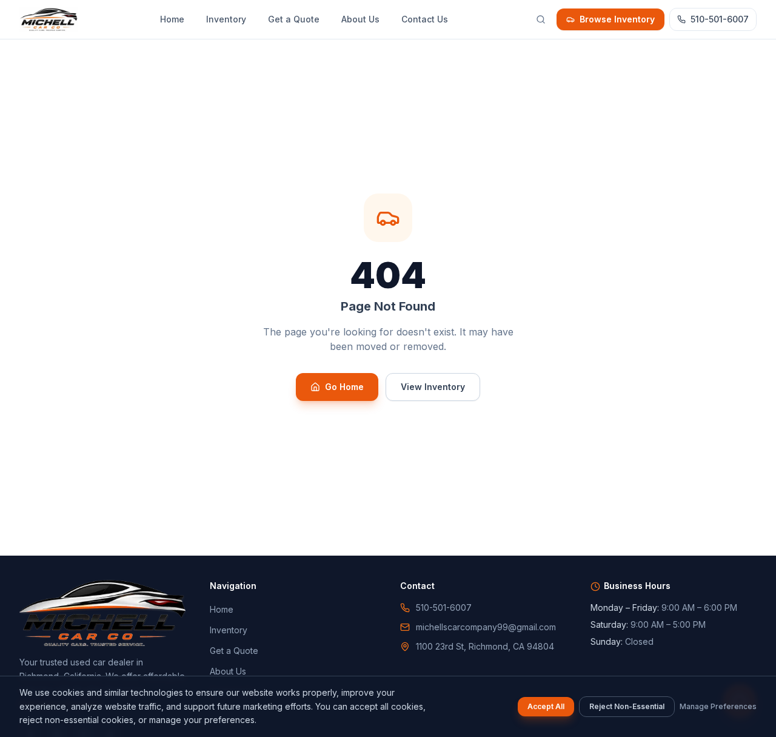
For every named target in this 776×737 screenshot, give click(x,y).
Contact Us (424, 19)
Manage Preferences (718, 706)
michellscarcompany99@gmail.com (486, 627)
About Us (360, 19)
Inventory (226, 19)
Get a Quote (293, 19)
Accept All (545, 706)
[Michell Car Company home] (48, 19)
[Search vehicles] (541, 19)
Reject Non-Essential (626, 706)
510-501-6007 (720, 19)
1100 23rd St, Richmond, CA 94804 (485, 646)
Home (172, 19)
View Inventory (433, 387)
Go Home (344, 387)
